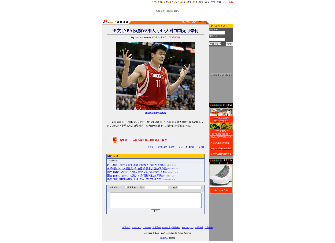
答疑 (219, 2)
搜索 (189, 2)
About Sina (136, 227)
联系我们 (156, 227)
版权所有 (164, 238)
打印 (192, 147)
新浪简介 (126, 227)
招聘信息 (166, 227)
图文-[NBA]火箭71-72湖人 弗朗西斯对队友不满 (134, 175)
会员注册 (199, 227)
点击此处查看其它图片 (155, 113)
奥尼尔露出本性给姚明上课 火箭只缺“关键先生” (135, 179)
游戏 (177, 2)
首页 (154, 2)
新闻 (160, 2)
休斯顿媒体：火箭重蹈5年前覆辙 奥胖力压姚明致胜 (137, 168)
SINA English (187, 227)
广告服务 (147, 227)
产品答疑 (209, 227)
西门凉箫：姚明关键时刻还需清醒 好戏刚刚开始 (135, 164)
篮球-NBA (191, 22)
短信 (195, 2)
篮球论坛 (162, 147)
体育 (165, 2)
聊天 (201, 2)
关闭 (201, 147)
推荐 (172, 147)
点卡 (207, 2)
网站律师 (176, 227)
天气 (213, 2)
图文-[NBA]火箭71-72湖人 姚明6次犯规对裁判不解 (136, 172)
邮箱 (183, 2)
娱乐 (171, 2)
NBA (110, 156)
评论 (151, 147)
